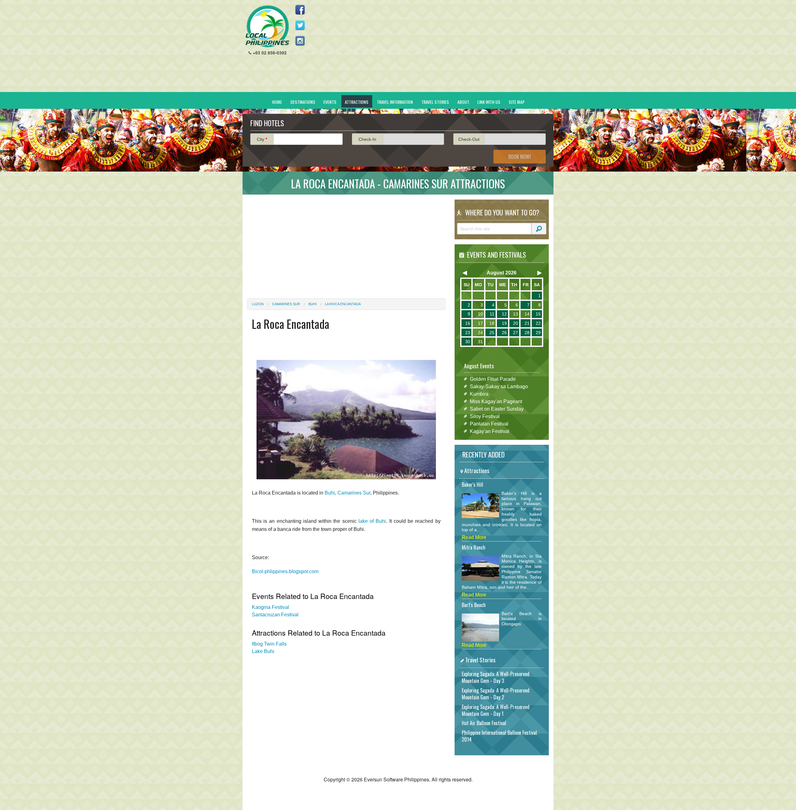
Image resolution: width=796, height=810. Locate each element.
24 (480, 332)
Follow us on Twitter (300, 25)
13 (515, 313)
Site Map (517, 102)
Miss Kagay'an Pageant (496, 401)
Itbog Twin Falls (269, 644)
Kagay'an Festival (489, 431)
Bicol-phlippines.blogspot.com (285, 571)
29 (538, 332)
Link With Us (488, 102)
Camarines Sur (286, 304)
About (463, 102)
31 (480, 341)
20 (515, 323)
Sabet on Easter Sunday (497, 408)
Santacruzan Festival (275, 614)
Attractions (356, 102)
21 (527, 323)
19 (504, 323)
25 (491, 332)
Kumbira (479, 393)
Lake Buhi (263, 651)
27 (515, 332)
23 (467, 332)
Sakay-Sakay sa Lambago (499, 386)
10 (480, 313)
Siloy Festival (485, 416)
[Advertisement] (435, 48)
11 (492, 313)
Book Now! (519, 156)
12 (504, 313)
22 (538, 323)
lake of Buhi (372, 521)
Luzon (258, 304)
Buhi (312, 304)
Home (277, 102)
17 (480, 323)
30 (467, 341)
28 (527, 332)
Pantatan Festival (489, 423)
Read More (474, 537)
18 (491, 323)
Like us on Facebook (300, 9)
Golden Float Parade (493, 378)
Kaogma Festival (270, 607)
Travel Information (395, 102)
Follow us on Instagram (300, 40)
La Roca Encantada (343, 304)
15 (538, 313)
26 (504, 332)
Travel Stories (435, 102)
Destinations (302, 102)
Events (329, 102)
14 (527, 313)
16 (467, 323)
